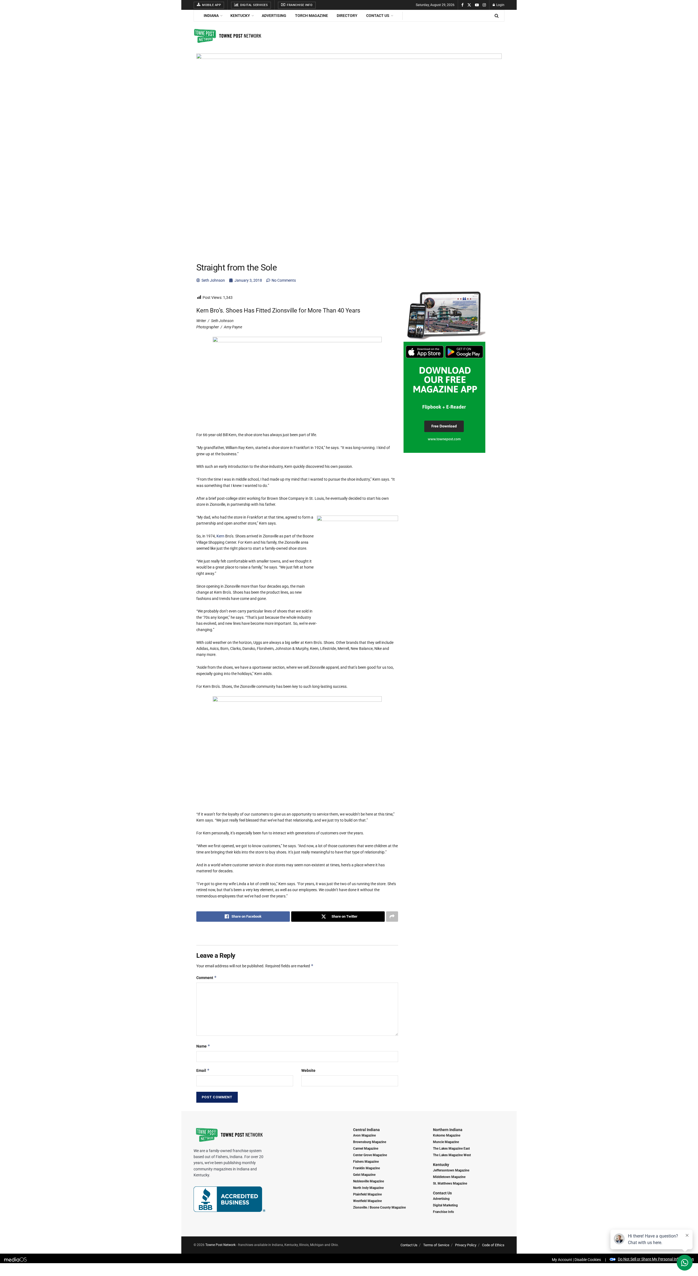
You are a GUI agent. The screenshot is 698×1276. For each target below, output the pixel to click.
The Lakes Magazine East (451, 1148)
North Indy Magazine (368, 1188)
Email (203, 1070)
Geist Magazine (364, 1175)
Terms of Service (436, 1245)
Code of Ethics (493, 1245)
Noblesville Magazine (368, 1181)
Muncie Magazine (446, 1142)
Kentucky (240, 15)
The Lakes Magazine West (452, 1155)
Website (308, 1070)
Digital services (253, 5)
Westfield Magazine (367, 1201)
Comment (206, 977)
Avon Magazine (364, 1135)
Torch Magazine (311, 15)
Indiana (211, 15)
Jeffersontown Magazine (451, 1170)
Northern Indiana (447, 1130)
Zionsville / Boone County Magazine (379, 1207)
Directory (347, 15)
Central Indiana (366, 1130)
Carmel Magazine (365, 1148)
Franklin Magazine (366, 1168)
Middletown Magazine (449, 1177)
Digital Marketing (445, 1205)
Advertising (274, 15)
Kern (220, 536)
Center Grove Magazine (370, 1155)
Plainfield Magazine (367, 1194)
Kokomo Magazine (446, 1135)
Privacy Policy (465, 1245)
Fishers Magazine (366, 1162)
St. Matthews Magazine (450, 1183)
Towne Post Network (220, 1245)
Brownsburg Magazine (369, 1142)
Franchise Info (299, 5)
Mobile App (211, 5)
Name (203, 1046)
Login (499, 5)
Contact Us (377, 15)
